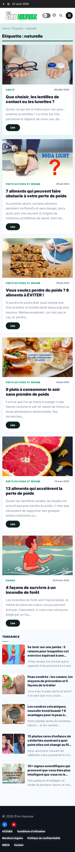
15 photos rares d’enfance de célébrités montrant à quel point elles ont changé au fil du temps (49, 740)
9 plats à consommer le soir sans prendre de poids (33, 392)
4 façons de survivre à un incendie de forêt (31, 590)
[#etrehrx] (54, 15)
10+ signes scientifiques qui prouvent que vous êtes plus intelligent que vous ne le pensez (49, 770)
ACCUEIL (7, 831)
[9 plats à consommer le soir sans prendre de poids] (37, 357)
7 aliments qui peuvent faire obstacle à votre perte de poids (36, 193)
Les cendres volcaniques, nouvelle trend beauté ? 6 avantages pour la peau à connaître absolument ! (47, 710)
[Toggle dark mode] (46, 15)
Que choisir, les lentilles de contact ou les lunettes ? (32, 99)
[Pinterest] (8, 3)
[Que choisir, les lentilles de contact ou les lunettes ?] (37, 64)
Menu (69, 15)
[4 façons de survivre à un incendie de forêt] (37, 555)
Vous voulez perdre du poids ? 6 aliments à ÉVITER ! (37, 292)
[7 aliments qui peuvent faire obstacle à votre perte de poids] (37, 159)
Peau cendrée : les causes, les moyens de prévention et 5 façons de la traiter (50, 681)
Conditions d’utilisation (31, 831)
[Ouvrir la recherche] (61, 15)
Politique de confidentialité (43, 838)
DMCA (6, 845)
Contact (18, 845)
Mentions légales (12, 838)
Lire (13, 127)
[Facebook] (3, 3)
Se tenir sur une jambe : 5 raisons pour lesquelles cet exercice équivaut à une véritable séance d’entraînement (48, 651)
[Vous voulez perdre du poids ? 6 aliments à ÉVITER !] (37, 258)
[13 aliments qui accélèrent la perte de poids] (37, 456)
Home (5, 28)
